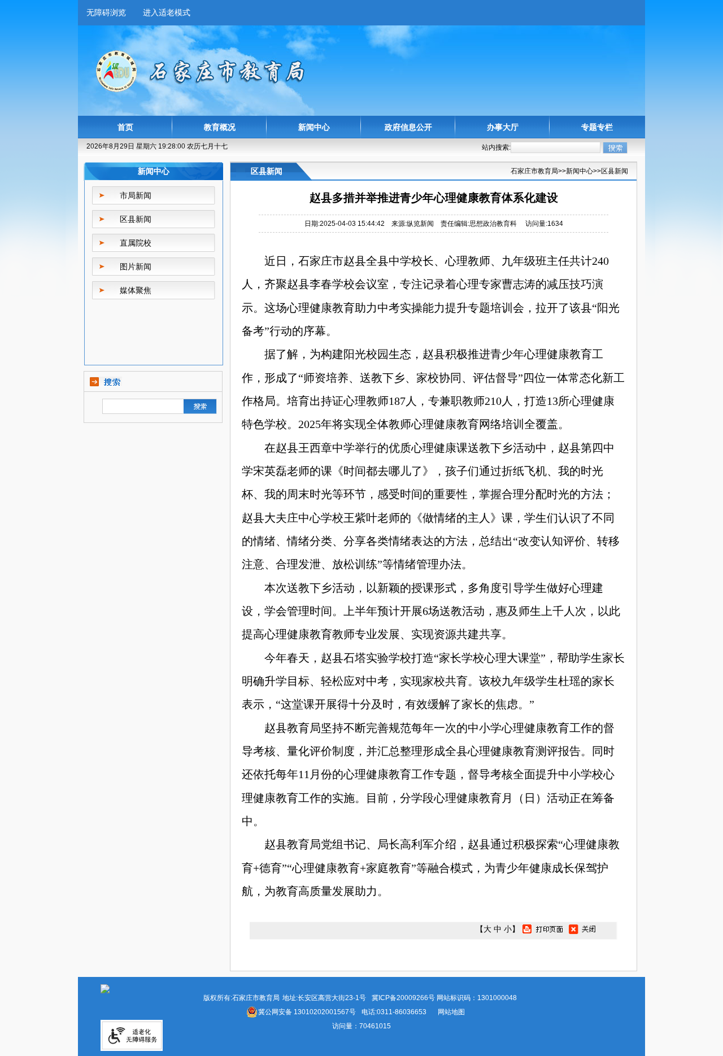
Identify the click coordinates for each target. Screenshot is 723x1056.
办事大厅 (503, 127)
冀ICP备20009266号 (403, 998)
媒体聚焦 (135, 290)
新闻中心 (314, 127)
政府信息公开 (408, 127)
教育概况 (220, 127)
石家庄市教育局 (534, 171)
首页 (125, 127)
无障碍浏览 (106, 12)
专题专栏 (597, 127)
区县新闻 (135, 219)
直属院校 (135, 242)
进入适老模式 (166, 12)
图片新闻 (135, 266)
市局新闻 (135, 195)
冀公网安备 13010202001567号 (307, 1012)
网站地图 (451, 1012)
